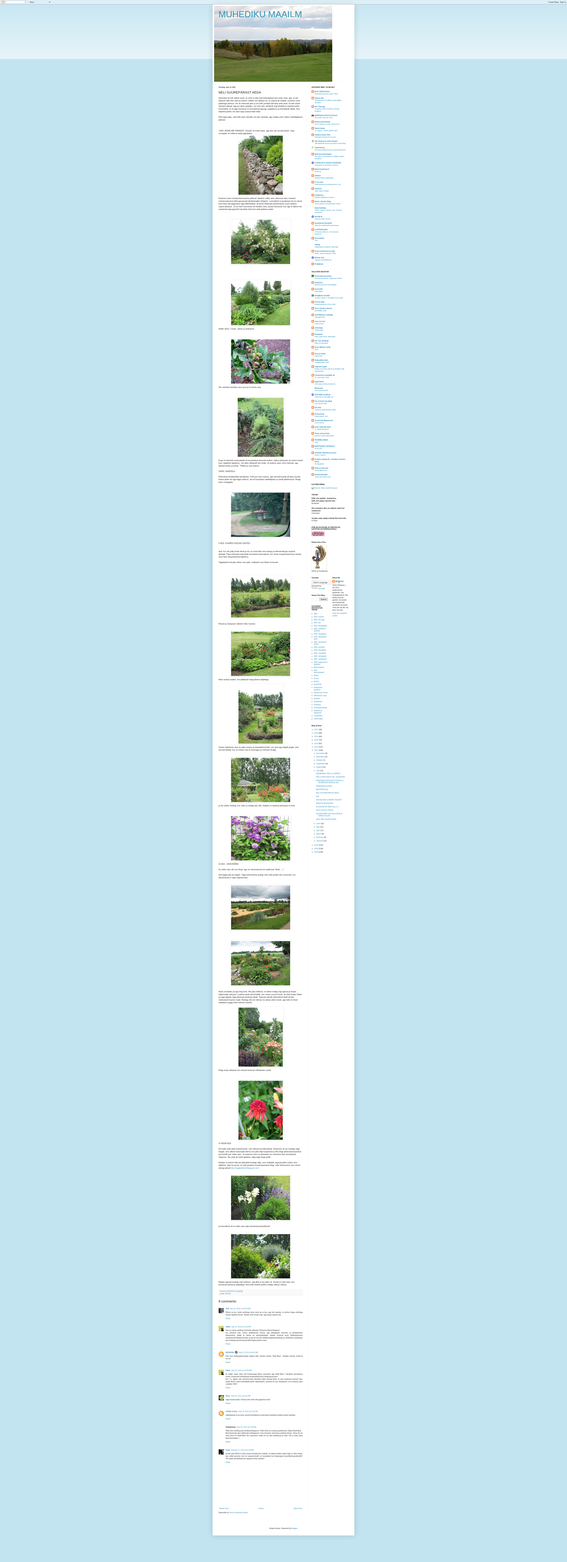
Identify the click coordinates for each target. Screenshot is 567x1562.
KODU (316, 681)
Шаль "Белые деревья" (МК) (325, 253)
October (319, 760)
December (320, 753)
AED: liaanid (319, 617)
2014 (316, 740)
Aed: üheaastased (319, 671)
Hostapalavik (319, 464)
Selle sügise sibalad (322, 191)
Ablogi (317, 245)
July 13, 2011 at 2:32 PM (241, 1327)
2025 (316, 349)
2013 (316, 743)
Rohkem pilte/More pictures (324, 197)
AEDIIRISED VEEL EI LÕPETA (328, 774)
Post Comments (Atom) (238, 1513)
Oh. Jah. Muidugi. (322, 341)
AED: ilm (317, 623)
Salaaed (318, 189)
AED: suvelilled (320, 653)
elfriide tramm (231, 1411)
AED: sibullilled (320, 650)
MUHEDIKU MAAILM (260, 14)
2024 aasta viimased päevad (325, 384)
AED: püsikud (319, 647)
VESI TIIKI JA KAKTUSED (326, 819)
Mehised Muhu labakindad (324, 178)
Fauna (316, 678)
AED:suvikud (319, 667)
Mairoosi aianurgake (323, 154)
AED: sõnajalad (320, 656)
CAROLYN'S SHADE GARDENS (328, 163)
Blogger (294, 1528)
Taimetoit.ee (320, 148)
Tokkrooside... (320, 323)
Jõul (316, 240)
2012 (316, 747)
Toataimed (318, 702)
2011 (316, 750)
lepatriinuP (319, 382)
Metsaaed (319, 388)
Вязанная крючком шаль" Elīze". (327, 94)
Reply (228, 1318)
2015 (316, 737)
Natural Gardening (322, 122)
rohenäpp (319, 328)
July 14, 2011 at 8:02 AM (248, 1352)
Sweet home (320, 128)
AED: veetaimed (320, 659)
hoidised (317, 705)
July (318, 771)
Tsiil (227, 1309)
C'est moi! (319, 182)
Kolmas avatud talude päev (324, 436)
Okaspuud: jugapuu (318, 688)
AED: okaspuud (320, 634)
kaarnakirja (319, 238)
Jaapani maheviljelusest (323, 260)
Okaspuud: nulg (320, 696)
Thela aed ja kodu (322, 433)
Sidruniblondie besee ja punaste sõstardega (330, 143)
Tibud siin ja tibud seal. (323, 477)
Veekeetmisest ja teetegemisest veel (328, 184)
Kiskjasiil (318, 334)
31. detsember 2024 (322, 377)
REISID (228, 1293)
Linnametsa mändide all (325, 375)
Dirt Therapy (320, 107)
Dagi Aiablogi (320, 208)
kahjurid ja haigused (318, 712)
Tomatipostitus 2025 (322, 362)
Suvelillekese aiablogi (324, 315)
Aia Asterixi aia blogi (323, 401)
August (319, 767)
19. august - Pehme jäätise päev (326, 130)
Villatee (318, 176)
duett (316, 442)
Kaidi (228, 1450)
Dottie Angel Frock (321, 416)
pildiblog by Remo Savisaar (326, 115)
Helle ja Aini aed (321, 468)
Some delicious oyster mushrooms (327, 124)
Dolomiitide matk (320, 310)
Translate (321, 589)
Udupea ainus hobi (322, 135)
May (318, 827)
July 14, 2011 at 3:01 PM (240, 1396)
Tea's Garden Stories (323, 308)
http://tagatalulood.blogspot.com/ (245, 1168)
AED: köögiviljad (320, 626)
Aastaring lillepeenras (324, 420)
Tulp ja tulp (319, 98)
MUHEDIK (230, 1352)
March (319, 834)
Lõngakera (319, 195)
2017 (316, 730)
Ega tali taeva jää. (321, 403)
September (318, 356)
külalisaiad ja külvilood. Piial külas (326, 247)
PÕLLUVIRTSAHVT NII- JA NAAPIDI (330, 777)
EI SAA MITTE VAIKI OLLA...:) (327, 807)
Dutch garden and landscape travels (328, 204)
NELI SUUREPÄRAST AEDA (327, 793)
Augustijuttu (319, 291)
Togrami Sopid (321, 367)
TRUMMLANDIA (321, 440)
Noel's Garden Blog (323, 201)
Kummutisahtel (321, 475)
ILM (317, 796)
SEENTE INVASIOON (324, 803)
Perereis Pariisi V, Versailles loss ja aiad (329, 298)
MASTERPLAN (322, 789)
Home (261, 1508)
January (319, 841)
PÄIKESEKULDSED (324, 786)
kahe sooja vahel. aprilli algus (325, 336)
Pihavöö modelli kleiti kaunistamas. (327, 225)
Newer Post (224, 1508)
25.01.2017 (319, 448)
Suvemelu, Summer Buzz (324, 117)
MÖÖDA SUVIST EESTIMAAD (326, 285)
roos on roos (320, 321)
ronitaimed (318, 716)
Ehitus (316, 675)
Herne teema (319, 423)
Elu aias (318, 407)
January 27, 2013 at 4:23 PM (242, 1450)
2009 (316, 849)
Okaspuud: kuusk (321, 693)
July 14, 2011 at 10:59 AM (241, 1370)
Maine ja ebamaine (321, 343)
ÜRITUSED (318, 719)
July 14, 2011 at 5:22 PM (248, 1411)
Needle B (318, 217)
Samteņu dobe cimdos (323, 219)
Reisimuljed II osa (321, 470)
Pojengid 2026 (320, 317)
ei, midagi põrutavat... (322, 429)
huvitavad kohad (320, 708)
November (320, 757)
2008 (316, 852)
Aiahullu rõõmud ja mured (325, 453)
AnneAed (318, 283)
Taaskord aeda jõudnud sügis (325, 410)
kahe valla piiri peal (323, 427)
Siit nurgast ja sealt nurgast (326, 141)
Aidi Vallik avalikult (322, 395)
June (318, 824)
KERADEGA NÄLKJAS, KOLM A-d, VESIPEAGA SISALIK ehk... (330, 781)
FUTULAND (319, 302)
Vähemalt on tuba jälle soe (324, 397)
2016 (316, 733)
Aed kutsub (319, 414)
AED (315, 614)
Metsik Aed (319, 258)
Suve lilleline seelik (323, 347)
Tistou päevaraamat (323, 276)
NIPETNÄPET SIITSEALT (325, 446)
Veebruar (318, 171)
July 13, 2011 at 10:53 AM (240, 1309)
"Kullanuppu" (319, 330)
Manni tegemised (322, 169)
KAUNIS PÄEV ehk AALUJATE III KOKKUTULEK (329, 815)
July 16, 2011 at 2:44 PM (246, 1427)
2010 (316, 845)
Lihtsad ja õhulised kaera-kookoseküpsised (330, 150)
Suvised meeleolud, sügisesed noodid (328, 278)
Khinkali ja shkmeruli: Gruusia (325, 137)
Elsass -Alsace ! (320, 455)
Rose (228, 1396)
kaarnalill (318, 289)
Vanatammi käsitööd (323, 223)
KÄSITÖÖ (317, 684)
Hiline (228, 1327)
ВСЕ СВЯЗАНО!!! (322, 92)
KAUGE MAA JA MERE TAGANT (329, 800)
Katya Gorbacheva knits (325, 251)
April (318, 830)
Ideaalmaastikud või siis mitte (325, 304)
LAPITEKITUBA (321, 230)
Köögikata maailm (322, 296)
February (320, 837)
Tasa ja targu (320, 354)
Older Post (298, 1508)
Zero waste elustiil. (321, 390)
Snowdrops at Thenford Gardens (326, 165)
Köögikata (319, 264)
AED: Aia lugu (319, 620)
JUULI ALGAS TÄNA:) (324, 810)
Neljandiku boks (321, 360)
